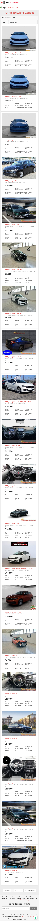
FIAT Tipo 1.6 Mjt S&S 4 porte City (13, 269)
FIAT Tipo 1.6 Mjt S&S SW (11, 655)
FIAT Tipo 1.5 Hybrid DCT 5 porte (13, 53)
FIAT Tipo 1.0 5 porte (10, 486)
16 (25, 890)
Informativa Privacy (24, 900)
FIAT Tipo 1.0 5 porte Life (11, 693)
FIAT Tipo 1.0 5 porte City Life (12, 445)
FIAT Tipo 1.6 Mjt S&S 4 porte (12, 523)
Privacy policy (32, 916)
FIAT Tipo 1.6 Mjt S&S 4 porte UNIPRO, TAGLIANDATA (18, 402)
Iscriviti (33, 908)
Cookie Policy (24, 916)
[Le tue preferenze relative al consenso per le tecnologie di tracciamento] (35, 917)
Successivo (31, 890)
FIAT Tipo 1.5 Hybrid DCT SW (12, 828)
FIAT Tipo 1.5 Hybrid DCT (11, 181)
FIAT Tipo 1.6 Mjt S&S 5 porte (12, 224)
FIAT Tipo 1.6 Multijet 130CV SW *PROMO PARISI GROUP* (19, 568)
